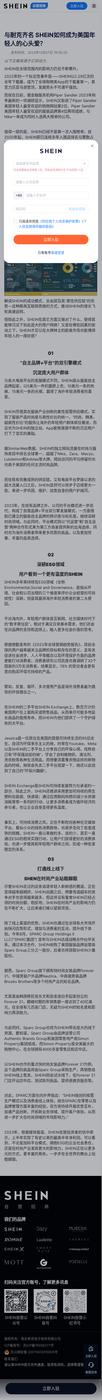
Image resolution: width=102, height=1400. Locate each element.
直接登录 (57, 252)
